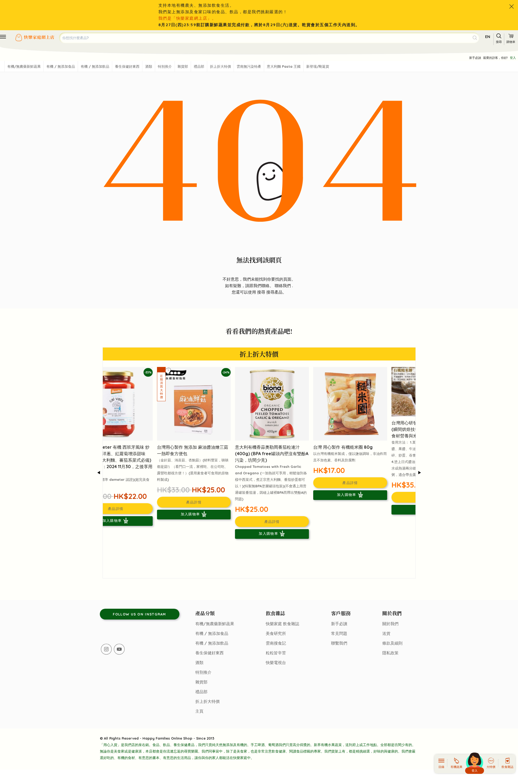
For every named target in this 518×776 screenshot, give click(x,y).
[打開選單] (3, 37)
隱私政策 (390, 652)
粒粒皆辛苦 (276, 652)
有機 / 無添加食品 (60, 66)
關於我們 (390, 623)
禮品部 (199, 66)
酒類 (148, 66)
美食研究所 (276, 633)
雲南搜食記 (276, 643)
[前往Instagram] (106, 649)
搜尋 (261, 292)
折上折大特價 (220, 66)
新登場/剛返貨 (317, 66)
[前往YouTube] (119, 649)
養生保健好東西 (127, 66)
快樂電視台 (276, 662)
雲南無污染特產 (249, 66)
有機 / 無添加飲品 (95, 66)
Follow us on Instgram (139, 614)
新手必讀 (475, 58)
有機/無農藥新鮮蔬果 (24, 66)
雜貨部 (183, 66)
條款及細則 (392, 643)
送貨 (386, 633)
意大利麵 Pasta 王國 (284, 66)
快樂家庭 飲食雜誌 (282, 623)
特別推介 (165, 66)
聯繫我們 (339, 643)
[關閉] (511, 6)
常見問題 (339, 633)
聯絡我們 (283, 285)
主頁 (199, 711)
